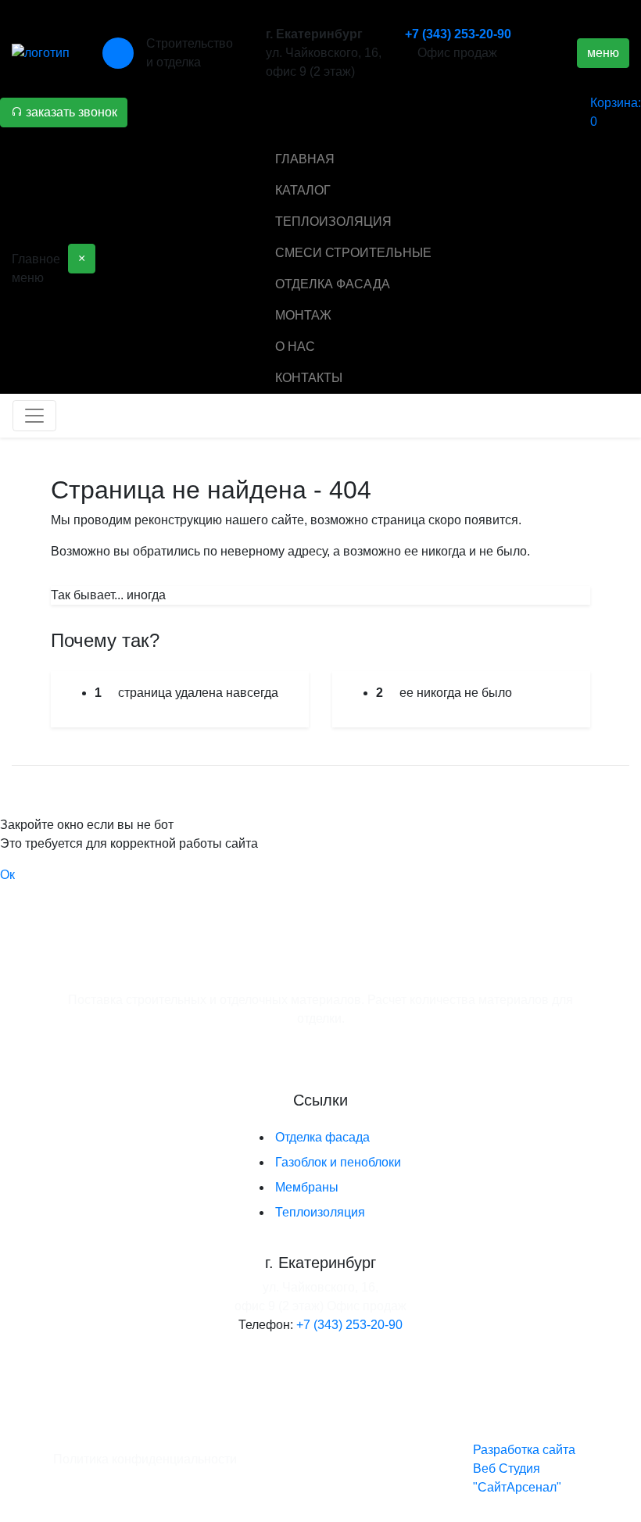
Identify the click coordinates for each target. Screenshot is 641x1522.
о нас (295, 346)
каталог (303, 190)
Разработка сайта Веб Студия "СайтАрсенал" (524, 1468)
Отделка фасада (322, 1137)
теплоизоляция (333, 221)
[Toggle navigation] (34, 415)
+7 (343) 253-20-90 (458, 34)
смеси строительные (353, 252)
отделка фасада (332, 284)
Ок (7, 874)
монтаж (303, 315)
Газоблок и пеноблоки (338, 1162)
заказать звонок (70, 112)
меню (603, 52)
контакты (308, 377)
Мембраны (306, 1187)
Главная (305, 159)
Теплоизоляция (320, 1212)
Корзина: (615, 112)
